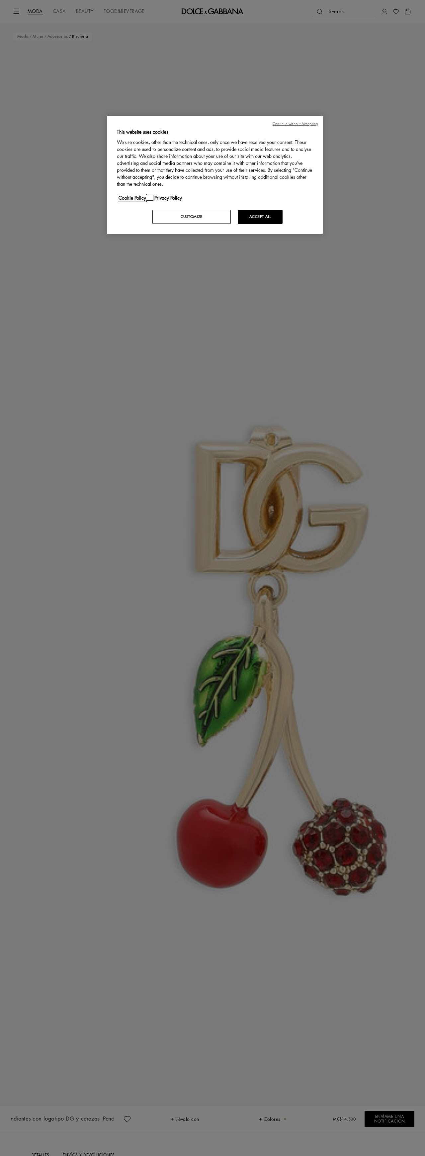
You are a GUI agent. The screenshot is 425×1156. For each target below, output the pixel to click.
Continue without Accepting (295, 124)
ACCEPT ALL (260, 216)
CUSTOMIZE (192, 216)
